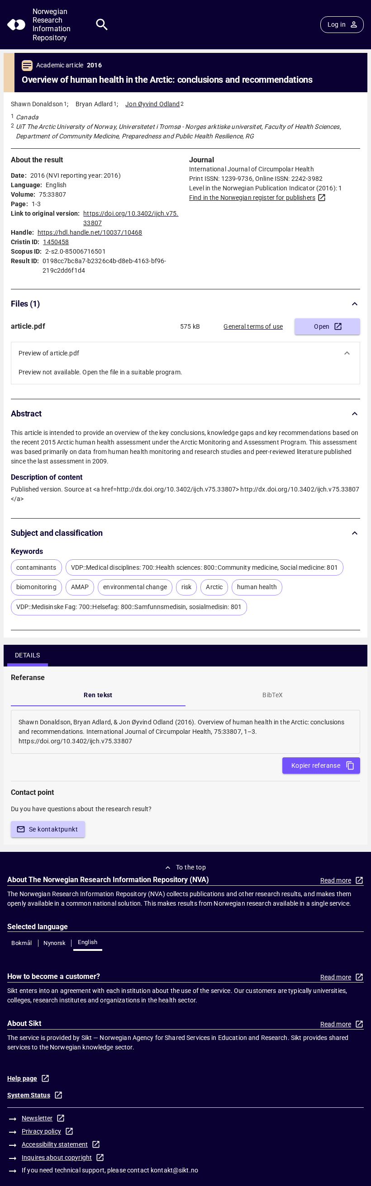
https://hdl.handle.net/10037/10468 (90, 232)
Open (322, 326)
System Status (28, 1095)
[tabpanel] (185, 732)
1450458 (56, 242)
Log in (337, 24)
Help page (22, 1078)
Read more (335, 880)
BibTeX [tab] (272, 695)
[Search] (102, 24)
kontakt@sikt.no (174, 1170)
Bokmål (21, 943)
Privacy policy (41, 1131)
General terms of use (253, 326)
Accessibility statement (55, 1144)
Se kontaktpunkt (53, 829)
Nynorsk (54, 943)
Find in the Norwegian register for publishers (252, 197)
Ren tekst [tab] (98, 695)
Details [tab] (27, 655)
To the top (191, 867)
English (88, 942)
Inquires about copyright (57, 1157)
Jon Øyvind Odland (152, 104)
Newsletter (37, 1118)
